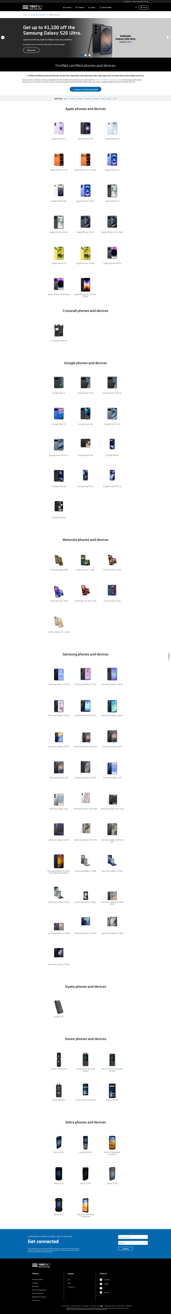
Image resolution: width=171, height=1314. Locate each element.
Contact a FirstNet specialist (85, 89)
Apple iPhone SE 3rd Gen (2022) (85, 295)
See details (62, 44)
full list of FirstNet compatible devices (108, 80)
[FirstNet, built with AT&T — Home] (32, 7)
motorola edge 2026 (59, 570)
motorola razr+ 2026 (85, 570)
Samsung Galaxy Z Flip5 (85, 902)
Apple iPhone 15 (112, 201)
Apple (66, 99)
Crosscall (72, 99)
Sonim (108, 99)
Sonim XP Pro (112, 1100)
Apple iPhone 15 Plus (59, 232)
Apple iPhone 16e (58, 201)
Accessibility (85, 1306)
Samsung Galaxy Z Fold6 (112, 933)
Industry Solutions (37, 1293)
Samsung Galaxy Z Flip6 (58, 902)
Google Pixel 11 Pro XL (112, 393)
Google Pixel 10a (85, 424)
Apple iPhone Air (112, 139)
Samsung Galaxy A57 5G (58, 684)
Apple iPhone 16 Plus (85, 201)
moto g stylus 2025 (112, 601)
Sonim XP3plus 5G (59, 1069)
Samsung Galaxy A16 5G (112, 715)
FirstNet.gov (129, 1306)
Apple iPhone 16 (112, 170)
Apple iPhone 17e (85, 139)
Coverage (35, 1283)
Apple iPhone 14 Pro (112, 263)
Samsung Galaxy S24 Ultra (85, 840)
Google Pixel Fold (85, 455)
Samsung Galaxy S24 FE (58, 840)
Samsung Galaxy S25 (112, 778)
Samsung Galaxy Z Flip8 (85, 871)
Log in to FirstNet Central (140, 1)
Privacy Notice (65, 1306)
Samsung (95, 99)
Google (79, 99)
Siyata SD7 (59, 1017)
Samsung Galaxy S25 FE (85, 778)
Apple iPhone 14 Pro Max (59, 294)
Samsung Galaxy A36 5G (112, 684)
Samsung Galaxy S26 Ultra (85, 746)
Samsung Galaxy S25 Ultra (112, 809)
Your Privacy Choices (95, 1306)
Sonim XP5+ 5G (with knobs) (85, 1070)
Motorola (87, 99)
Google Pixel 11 (58, 393)
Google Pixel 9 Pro (85, 486)
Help (69, 1283)
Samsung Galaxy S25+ (59, 809)
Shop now (31, 50)
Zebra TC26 (112, 1183)
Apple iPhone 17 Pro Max (85, 170)
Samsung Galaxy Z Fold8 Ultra (112, 903)
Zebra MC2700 (85, 1152)
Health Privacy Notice (110, 1306)
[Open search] (136, 7)
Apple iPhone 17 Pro (58, 170)
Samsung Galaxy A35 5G (58, 715)
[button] (82, 55)
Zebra (115, 99)
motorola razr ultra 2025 (85, 601)
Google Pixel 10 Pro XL (59, 455)
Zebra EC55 (59, 1152)
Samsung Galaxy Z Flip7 (112, 871)
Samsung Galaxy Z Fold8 (59, 933)
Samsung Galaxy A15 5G (58, 746)
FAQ (69, 1280)
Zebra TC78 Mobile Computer (85, 1215)
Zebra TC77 (59, 1214)
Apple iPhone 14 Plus (85, 263)
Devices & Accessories (39, 1290)
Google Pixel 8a (59, 517)
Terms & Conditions (76, 1306)
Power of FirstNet (37, 1279)
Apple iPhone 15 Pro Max (112, 232)
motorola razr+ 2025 (112, 570)
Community (35, 1300)
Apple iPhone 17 (59, 139)
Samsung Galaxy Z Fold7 (85, 933)
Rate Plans (35, 1286)
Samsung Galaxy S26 (58, 778)
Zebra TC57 (59, 1183)
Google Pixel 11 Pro (85, 393)
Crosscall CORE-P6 (59, 341)
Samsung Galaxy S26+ (112, 746)
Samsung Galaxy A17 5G (85, 715)
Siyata (102, 99)
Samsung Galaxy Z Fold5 (59, 964)
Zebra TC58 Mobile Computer (112, 1153)
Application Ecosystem (39, 1297)
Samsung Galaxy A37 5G (85, 684)
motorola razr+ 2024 (59, 601)
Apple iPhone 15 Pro (85, 232)
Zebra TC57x (85, 1183)
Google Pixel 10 (58, 424)
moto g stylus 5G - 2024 (58, 632)
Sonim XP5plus (58, 1100)
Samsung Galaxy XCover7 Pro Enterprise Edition (58, 872)
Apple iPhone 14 (59, 263)
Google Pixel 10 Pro (112, 424)
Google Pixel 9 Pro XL (112, 486)
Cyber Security (120, 1306)
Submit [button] (126, 1249)
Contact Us (127, 1)
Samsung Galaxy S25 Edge (85, 809)
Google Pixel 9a (59, 486)
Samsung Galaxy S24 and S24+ (112, 841)
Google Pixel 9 (112, 455)
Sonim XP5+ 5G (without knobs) (112, 1070)
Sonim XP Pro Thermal (85, 1100)
